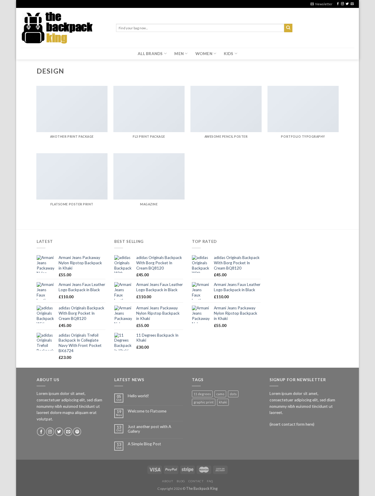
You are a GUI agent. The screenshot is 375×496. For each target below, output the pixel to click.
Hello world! (138, 395)
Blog (181, 481)
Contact (196, 481)
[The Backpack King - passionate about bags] (64, 28)
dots (233, 394)
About (167, 481)
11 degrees (202, 394)
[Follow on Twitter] (347, 4)
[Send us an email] (352, 4)
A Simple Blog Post (144, 444)
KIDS (228, 53)
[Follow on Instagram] (342, 4)
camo (220, 394)
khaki (223, 402)
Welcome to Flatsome (147, 411)
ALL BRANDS (150, 53)
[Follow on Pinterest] (77, 431)
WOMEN (203, 53)
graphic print (204, 402)
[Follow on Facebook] (337, 4)
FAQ (210, 481)
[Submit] (288, 28)
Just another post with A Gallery (149, 429)
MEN (179, 53)
